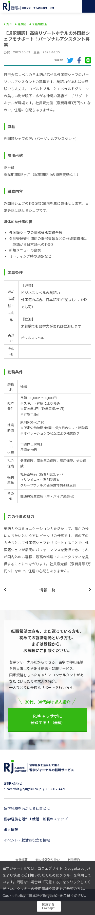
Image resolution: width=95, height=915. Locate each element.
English (49, 895)
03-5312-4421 (56, 789)
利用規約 (74, 859)
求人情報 (11, 829)
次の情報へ (89, 589)
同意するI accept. (49, 906)
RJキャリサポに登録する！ (47, 719)
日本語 (34, 895)
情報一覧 (47, 589)
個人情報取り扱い (47, 859)
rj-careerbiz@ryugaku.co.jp (23, 789)
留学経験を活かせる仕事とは (27, 808)
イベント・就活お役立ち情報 (27, 839)
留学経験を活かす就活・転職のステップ (36, 818)
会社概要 (21, 859)
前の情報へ (6, 589)
